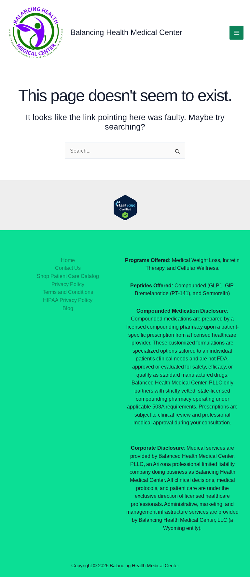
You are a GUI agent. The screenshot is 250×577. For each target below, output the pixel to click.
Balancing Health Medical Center (126, 32)
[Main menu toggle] (236, 33)
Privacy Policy (67, 284)
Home (68, 260)
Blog (67, 308)
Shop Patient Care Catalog (68, 276)
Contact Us (68, 268)
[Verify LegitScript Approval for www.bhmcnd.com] (125, 207)
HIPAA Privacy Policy (67, 300)
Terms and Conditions (68, 292)
